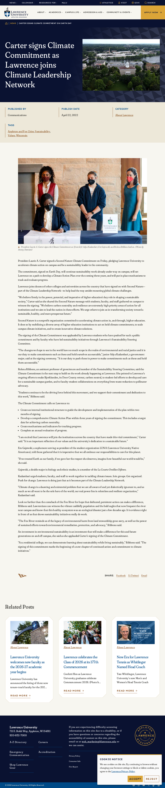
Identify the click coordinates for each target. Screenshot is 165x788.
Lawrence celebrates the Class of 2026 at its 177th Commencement (81, 662)
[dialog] (129, 769)
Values (11, 135)
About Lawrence (124, 115)
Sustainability (42, 131)
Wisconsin (22, 135)
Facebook (121, 575)
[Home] (6, 23)
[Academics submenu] (62, 12)
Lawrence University (23, 727)
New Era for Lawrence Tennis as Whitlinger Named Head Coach (132, 662)
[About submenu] (45, 12)
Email (144, 575)
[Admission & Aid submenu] (103, 12)
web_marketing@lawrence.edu (99, 741)
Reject (151, 778)
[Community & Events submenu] (131, 12)
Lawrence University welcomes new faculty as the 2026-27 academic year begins (27, 664)
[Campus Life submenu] (80, 12)
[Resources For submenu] (56, 2)
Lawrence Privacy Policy (123, 771)
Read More (19, 696)
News (13, 23)
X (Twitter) (133, 575)
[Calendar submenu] (33, 2)
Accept (135, 778)
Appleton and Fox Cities (21, 131)
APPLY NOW (151, 12)
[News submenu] (16, 2)
